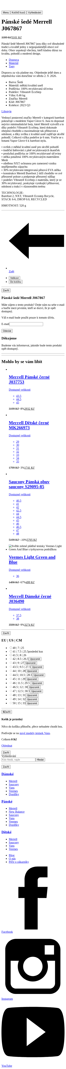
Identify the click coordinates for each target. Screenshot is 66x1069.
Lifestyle (6, 111)
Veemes (13, 791)
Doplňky (14, 794)
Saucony (14, 784)
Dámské (7, 774)
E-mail (5, 324)
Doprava (14, 59)
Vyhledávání (8, 756)
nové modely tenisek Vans (35, 733)
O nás (12, 858)
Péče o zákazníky (19, 861)
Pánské (6, 801)
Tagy (12, 66)
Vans (11, 787)
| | (18, 647)
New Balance (17, 811)
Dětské (6, 832)
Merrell (13, 781)
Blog (11, 855)
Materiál (13, 63)
